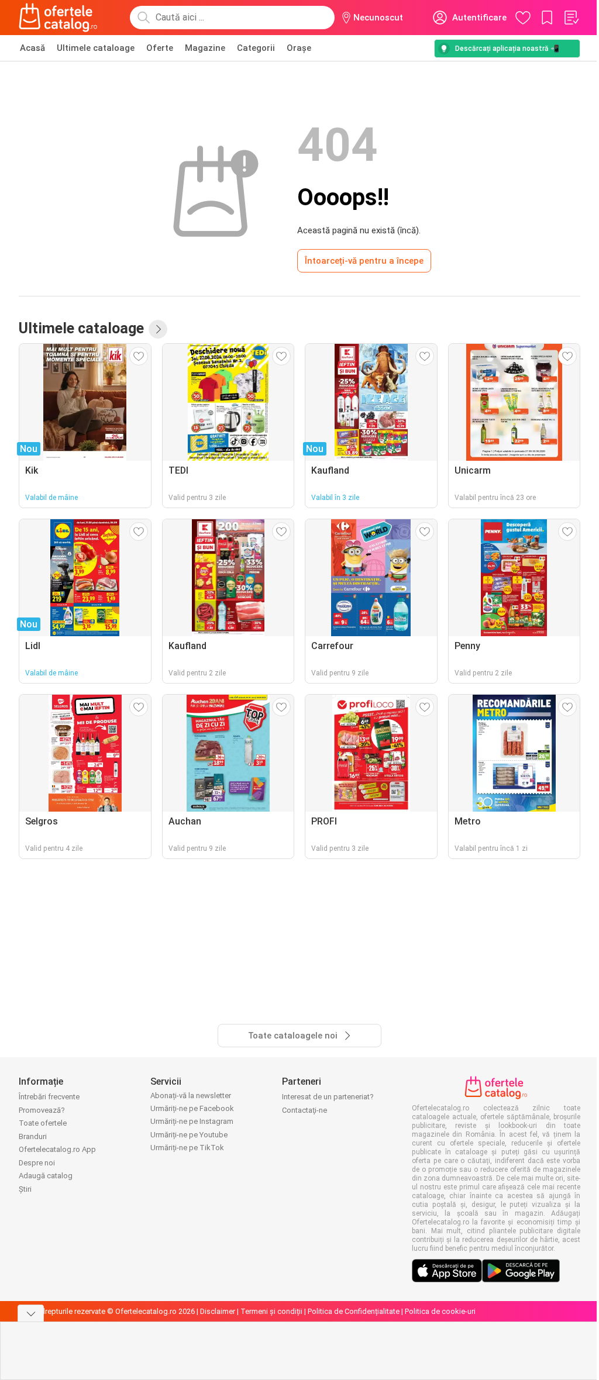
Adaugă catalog (46, 1175)
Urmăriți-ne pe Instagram (191, 1121)
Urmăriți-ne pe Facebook (192, 1108)
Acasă (32, 48)
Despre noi (37, 1162)
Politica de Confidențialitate (354, 1311)
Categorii (256, 48)
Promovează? (42, 1110)
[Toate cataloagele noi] (158, 329)
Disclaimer (217, 1311)
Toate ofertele (43, 1123)
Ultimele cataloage (96, 48)
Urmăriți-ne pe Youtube (189, 1134)
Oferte (159, 48)
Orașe (299, 48)
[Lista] (571, 17)
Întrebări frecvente (49, 1096)
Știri (25, 1189)
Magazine (205, 48)
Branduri (33, 1136)
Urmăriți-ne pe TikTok (187, 1147)
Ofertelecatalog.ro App (57, 1149)
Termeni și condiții (271, 1311)
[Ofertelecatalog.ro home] (58, 17)
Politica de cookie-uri (440, 1311)
